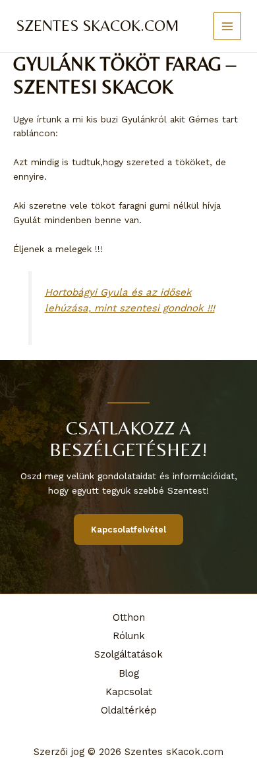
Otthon (129, 617)
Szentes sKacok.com (97, 25)
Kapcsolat (128, 692)
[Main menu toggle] (228, 26)
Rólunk (129, 636)
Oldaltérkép (129, 710)
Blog (129, 673)
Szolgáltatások (128, 654)
